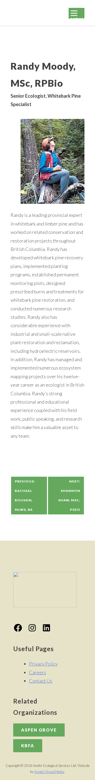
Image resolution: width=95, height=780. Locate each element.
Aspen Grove (39, 729)
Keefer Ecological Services (21, 11)
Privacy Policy (43, 664)
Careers (37, 672)
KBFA (27, 745)
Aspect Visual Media (49, 772)
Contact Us (40, 681)
